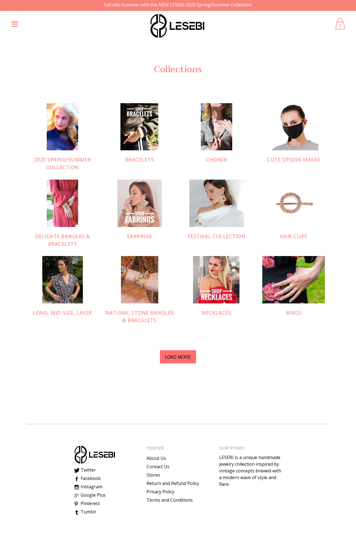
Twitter (88, 470)
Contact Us (158, 466)
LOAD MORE (178, 357)
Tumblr (88, 512)
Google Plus (93, 495)
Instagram (91, 486)
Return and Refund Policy (173, 483)
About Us (156, 458)
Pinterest (90, 503)
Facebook (90, 478)
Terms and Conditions (170, 500)
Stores (153, 475)
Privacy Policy (160, 491)
